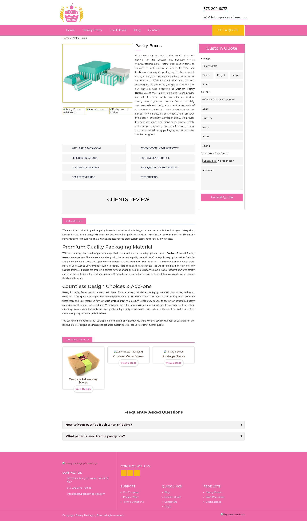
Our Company (131, 492)
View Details (83, 389)
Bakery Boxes (92, 30)
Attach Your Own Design (214, 153)
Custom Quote (172, 497)
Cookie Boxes (213, 501)
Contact (154, 30)
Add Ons (205, 92)
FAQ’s (167, 506)
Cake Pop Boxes (215, 497)
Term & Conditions (133, 501)
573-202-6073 (215, 9)
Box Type (206, 58)
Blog (137, 30)
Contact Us (170, 501)
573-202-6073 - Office (79, 487)
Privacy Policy (131, 497)
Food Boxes (118, 30)
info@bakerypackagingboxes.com (225, 17)
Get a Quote (228, 30)
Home (70, 30)
